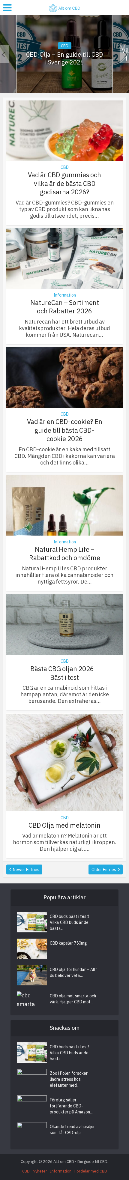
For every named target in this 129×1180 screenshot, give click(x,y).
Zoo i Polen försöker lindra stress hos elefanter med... (69, 1079)
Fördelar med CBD (90, 1171)
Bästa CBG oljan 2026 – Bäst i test (64, 673)
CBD (64, 45)
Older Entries (104, 869)
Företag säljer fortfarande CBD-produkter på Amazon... (71, 1106)
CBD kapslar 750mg (68, 943)
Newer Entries (26, 869)
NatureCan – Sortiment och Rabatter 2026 (64, 306)
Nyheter (40, 1171)
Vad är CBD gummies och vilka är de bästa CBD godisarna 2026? (64, 183)
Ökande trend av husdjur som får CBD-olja (72, 1129)
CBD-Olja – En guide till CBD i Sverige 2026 (64, 58)
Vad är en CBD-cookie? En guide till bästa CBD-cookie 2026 (64, 430)
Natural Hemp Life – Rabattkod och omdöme (64, 553)
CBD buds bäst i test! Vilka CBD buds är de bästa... (69, 922)
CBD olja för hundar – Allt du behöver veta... (73, 972)
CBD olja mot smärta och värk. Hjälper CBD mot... (73, 999)
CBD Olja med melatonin (64, 825)
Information (64, 295)
